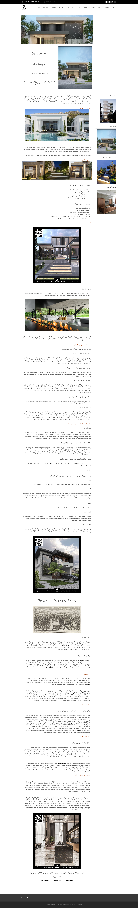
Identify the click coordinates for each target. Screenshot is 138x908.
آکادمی (79, 7)
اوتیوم (87, 684)
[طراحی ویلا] (57, 29)
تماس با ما (45, 7)
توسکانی (75, 693)
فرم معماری (38, 647)
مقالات (67, 7)
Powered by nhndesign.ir (51, 904)
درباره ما (38, 7)
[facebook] (106, 2)
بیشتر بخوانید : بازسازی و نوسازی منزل (83, 223)
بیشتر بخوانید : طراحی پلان (85, 108)
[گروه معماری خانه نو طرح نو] (22, 7)
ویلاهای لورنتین (81, 693)
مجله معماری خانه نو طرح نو (57, 7)
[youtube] (112, 2)
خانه (113, 7)
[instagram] (109, 2)
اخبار (73, 7)
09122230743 (56, 881)
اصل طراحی (60, 645)
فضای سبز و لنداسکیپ (46, 463)
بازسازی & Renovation (89, 7)
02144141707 (69, 881)
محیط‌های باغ (71, 645)
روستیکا (57, 662)
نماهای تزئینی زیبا (86, 782)
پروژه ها (99, 7)
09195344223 (44, 881)
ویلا (89, 656)
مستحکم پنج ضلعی (61, 763)
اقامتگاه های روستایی (77, 767)
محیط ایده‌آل (42, 645)
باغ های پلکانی (79, 730)
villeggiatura (49, 667)
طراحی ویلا (80, 660)
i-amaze (61, 904)
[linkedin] (115, 2)
